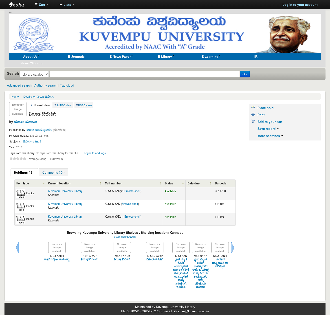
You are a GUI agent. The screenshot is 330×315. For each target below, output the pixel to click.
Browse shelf (132, 191)
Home (15, 96)
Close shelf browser (125, 236)
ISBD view (85, 105)
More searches (269, 135)
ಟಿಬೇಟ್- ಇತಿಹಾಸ (32, 141)
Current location (59, 183)
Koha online (20, 4)
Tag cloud (67, 85)
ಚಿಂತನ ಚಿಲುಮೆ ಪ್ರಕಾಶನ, (40, 129)
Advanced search (19, 85)
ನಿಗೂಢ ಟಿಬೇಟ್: (38, 96)
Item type (22, 183)
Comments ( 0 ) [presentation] (53, 172)
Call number (113, 183)
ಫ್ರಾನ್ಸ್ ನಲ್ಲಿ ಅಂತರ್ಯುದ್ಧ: (57, 259)
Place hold (265, 107)
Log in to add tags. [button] (95, 153)
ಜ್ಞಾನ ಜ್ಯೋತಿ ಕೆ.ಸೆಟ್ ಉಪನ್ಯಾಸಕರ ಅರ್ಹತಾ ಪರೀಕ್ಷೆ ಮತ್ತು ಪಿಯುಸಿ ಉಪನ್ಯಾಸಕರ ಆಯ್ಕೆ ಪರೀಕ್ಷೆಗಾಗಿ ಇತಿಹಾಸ (181, 273)
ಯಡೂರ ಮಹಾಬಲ (25, 121)
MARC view (64, 105)
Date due (193, 183)
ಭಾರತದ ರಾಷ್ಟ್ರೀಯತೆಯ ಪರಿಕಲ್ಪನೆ (220, 263)
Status (169, 183)
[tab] (24, 172)
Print (261, 114)
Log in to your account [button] (300, 4)
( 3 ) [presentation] (24, 172)
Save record (267, 128)
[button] (41, 4)
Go (244, 74)
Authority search (45, 85)
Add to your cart (269, 121)
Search (13, 73)
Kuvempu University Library (65, 191)
